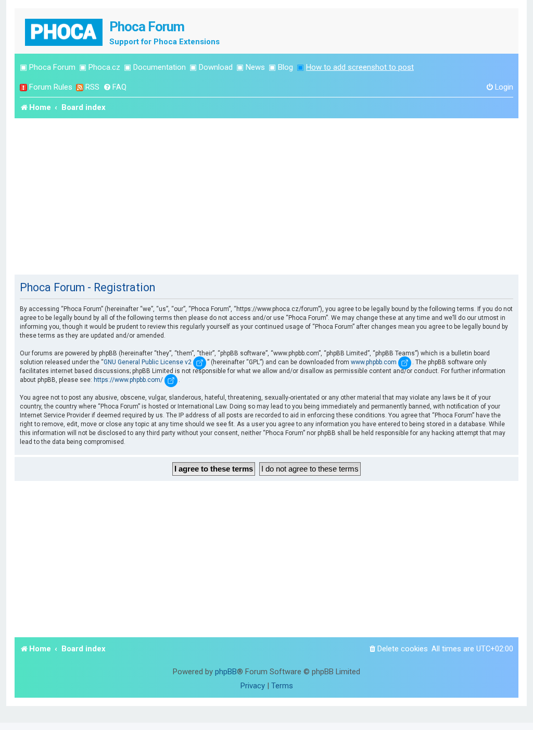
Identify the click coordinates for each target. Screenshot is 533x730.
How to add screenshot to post (360, 67)
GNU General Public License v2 (148, 362)
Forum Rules (50, 87)
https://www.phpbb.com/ (128, 379)
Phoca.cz (104, 67)
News (255, 67)
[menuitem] (114, 87)
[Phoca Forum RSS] (79, 87)
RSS (92, 87)
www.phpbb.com (374, 362)
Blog (285, 67)
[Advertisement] (266, 196)
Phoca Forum (52, 67)
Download (216, 67)
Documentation (159, 67)
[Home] (64, 31)
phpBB (226, 671)
